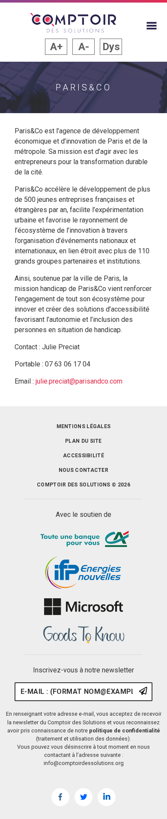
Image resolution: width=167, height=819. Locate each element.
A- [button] (83, 47)
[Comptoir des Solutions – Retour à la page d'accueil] (73, 23)
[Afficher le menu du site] (151, 26)
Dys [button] (111, 47)
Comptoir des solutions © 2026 (83, 485)
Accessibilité (83, 456)
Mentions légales (84, 426)
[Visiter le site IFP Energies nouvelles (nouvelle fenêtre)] (83, 573)
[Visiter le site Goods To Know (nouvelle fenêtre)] (83, 635)
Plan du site (83, 441)
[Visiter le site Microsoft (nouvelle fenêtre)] (83, 606)
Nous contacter (83, 470)
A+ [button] (56, 47)
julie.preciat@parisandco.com (79, 381)
